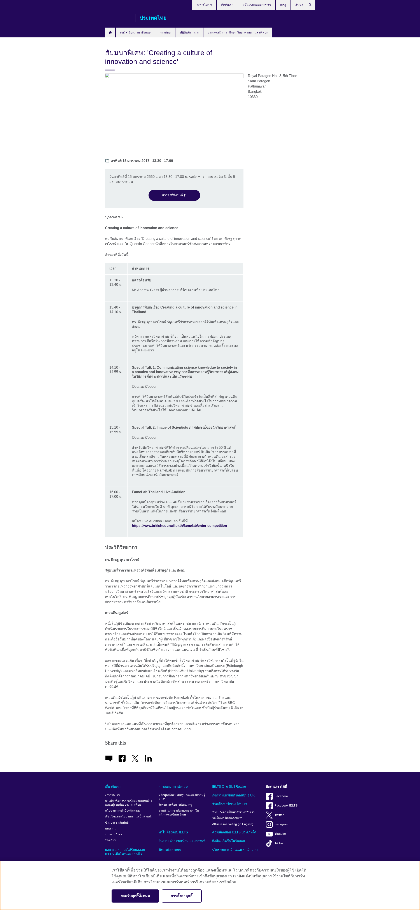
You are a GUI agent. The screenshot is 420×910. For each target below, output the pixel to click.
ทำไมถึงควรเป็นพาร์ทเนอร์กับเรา (233, 812)
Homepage (110, 32)
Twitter (279, 815)
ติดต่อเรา (227, 5)
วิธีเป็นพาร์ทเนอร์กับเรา (227, 818)
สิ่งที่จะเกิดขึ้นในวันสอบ (228, 841)
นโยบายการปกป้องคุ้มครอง (122, 810)
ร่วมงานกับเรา (114, 834)
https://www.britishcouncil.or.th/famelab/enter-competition (179, 526)
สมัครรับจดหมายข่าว (257, 5)
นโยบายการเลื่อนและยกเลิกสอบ (235, 850)
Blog (283, 5)
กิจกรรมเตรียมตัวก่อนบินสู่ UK (233, 795)
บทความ (110, 828)
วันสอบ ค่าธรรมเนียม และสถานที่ (182, 841)
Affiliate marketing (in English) (232, 824)
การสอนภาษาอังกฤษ (173, 786)
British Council (118, 18)
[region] (210, 885)
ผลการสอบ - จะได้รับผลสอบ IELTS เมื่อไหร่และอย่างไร (125, 852)
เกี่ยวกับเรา (113, 786)
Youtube (280, 833)
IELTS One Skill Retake (229, 786)
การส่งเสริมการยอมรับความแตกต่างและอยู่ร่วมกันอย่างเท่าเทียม (128, 803)
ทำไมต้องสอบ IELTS (173, 832)
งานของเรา (112, 795)
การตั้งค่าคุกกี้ (181, 896)
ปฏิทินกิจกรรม (189, 32)
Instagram (282, 824)
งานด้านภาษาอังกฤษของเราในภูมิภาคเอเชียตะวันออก (179, 812)
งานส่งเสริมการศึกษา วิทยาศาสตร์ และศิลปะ (238, 32)
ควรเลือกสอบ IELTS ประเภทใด (234, 832)
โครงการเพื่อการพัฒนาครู (175, 804)
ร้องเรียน (110, 840)
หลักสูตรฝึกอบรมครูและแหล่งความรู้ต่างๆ (182, 797)
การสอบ (165, 32)
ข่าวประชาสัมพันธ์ (117, 822)
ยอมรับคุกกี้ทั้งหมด (135, 896)
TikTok (279, 843)
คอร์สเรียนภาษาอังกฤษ (135, 32)
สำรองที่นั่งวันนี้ (173, 195)
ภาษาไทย (203, 5)
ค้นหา (312, 6)
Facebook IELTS (286, 805)
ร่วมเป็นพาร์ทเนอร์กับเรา (229, 804)
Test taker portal (170, 850)
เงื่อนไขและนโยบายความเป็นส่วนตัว (128, 816)
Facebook (281, 796)
